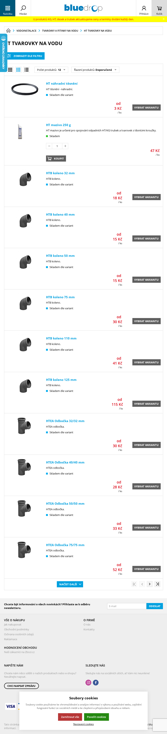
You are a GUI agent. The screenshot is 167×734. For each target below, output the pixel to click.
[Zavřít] (163, 19)
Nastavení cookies (83, 724)
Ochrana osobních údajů (19, 634)
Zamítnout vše (70, 717)
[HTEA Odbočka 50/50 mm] (24, 517)
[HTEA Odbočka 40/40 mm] (24, 476)
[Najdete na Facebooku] (96, 683)
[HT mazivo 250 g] (24, 142)
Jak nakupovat (12, 624)
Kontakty (89, 629)
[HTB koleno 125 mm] (24, 393)
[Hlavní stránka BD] (8, 31)
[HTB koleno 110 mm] (24, 352)
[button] (7, 8)
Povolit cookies (96, 717)
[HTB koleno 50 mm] (24, 269)
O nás (87, 624)
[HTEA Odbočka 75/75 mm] (24, 559)
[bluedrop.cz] (83, 8)
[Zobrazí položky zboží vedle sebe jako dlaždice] (10, 70)
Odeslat (154, 606)
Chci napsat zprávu (21, 686)
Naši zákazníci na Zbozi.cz (19, 652)
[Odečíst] (49, 146)
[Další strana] (150, 584)
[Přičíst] (65, 146)
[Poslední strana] (157, 584)
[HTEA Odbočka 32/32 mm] (24, 434)
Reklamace (10, 639)
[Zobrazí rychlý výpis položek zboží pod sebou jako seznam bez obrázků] (26, 70)
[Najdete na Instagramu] (88, 683)
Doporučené (104, 70)
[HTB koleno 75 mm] (24, 311)
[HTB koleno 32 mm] (24, 187)
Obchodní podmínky (16, 629)
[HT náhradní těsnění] (24, 97)
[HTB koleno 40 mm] (24, 228)
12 (59, 70)
